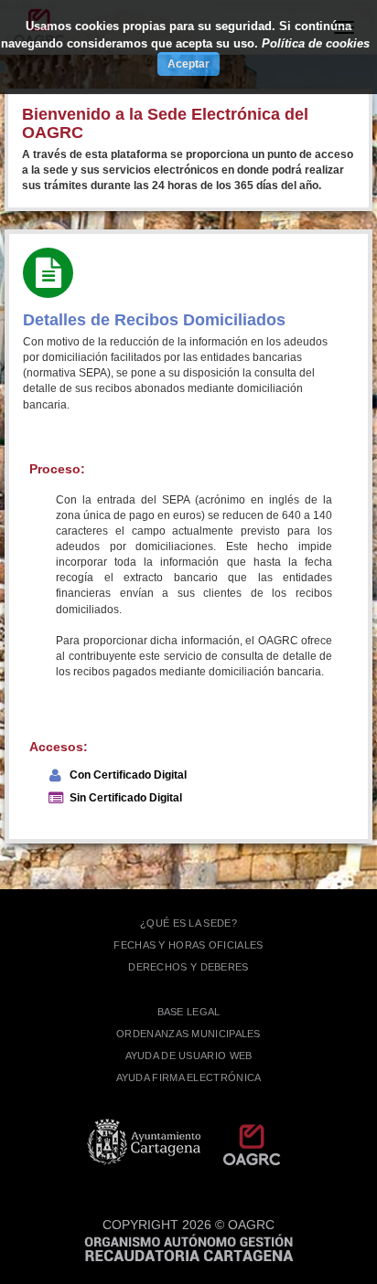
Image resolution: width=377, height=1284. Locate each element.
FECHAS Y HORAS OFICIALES (188, 944)
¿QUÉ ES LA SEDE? (188, 923)
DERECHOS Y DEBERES (188, 966)
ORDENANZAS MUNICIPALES (188, 1033)
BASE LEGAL (189, 1011)
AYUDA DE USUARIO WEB (189, 1055)
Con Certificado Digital (128, 775)
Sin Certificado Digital (126, 797)
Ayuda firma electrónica (189, 1077)
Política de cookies (316, 43)
